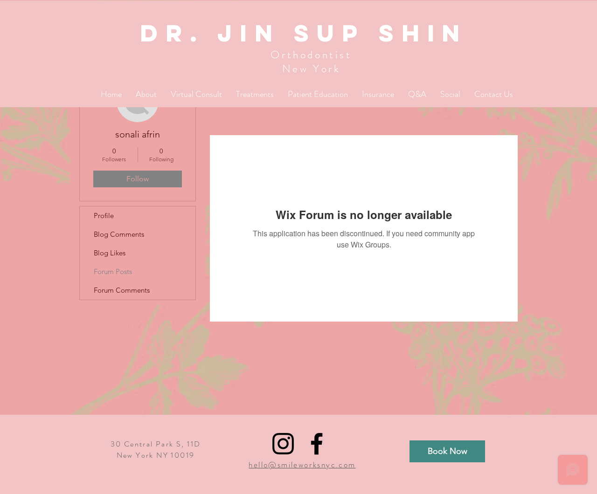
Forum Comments (122, 290)
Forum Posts (113, 271)
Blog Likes (109, 252)
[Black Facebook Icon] (316, 443)
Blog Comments (119, 234)
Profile (104, 215)
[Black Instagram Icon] (283, 443)
